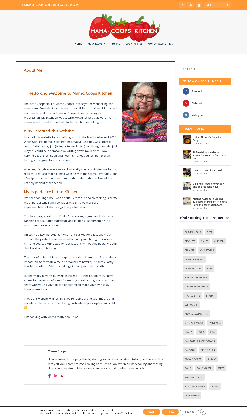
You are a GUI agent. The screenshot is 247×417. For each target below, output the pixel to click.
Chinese (189, 250)
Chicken (219, 241)
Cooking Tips (133, 43)
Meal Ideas (94, 43)
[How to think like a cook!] (187, 172)
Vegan (215, 386)
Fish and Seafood (196, 277)
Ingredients (192, 295)
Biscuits (190, 241)
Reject (170, 411)
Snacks (211, 359)
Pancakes (215, 322)
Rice (212, 331)
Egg (209, 268)
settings (130, 413)
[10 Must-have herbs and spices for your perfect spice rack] (187, 154)
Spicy (221, 368)
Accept (151, 411)
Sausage (190, 350)
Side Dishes (208, 350)
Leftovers (191, 304)
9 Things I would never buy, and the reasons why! (209, 185)
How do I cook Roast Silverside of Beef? (57, 5)
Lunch (207, 143)
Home (78, 43)
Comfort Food (194, 259)
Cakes (204, 241)
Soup (188, 368)
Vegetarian (192, 395)
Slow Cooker (193, 359)
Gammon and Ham (196, 286)
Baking (115, 43)
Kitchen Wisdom (200, 161)
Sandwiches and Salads (200, 341)
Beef (209, 232)
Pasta (188, 331)
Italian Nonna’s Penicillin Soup (207, 139)
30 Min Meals (193, 232)
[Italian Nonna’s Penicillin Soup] (187, 139)
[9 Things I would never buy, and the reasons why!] (187, 186)
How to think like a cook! (207, 170)
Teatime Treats (195, 386)
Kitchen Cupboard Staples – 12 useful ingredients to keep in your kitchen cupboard (210, 201)
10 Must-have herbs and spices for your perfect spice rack (209, 155)
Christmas (207, 250)
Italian (210, 295)
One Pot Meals (194, 322)
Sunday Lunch (194, 377)
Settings (189, 411)
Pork (201, 331)
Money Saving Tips (160, 43)
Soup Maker (204, 368)
